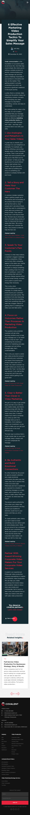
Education (4, 747)
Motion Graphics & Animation (8, 772)
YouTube (4, 785)
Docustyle (14, 749)
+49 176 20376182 (9, 722)
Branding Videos (6, 770)
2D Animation (5, 762)
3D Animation (5, 764)
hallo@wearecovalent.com (11, 724)
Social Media (5, 781)
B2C (3, 737)
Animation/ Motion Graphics (8, 768)
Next (18, 693)
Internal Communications (17, 743)
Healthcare (4, 749)
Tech (3, 743)
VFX (13, 747)
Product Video (15, 753)
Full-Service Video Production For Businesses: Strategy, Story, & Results (15, 664)
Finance (3, 745)
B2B (3, 739)
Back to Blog (11, 618)
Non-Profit (4, 741)
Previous (12, 693)
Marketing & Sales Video (17, 739)
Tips (16, 51)
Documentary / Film (16, 745)
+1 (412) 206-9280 (9, 710)
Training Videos (5, 774)
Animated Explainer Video (8, 766)
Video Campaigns (6, 783)
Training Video (15, 741)
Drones (13, 751)
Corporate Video (16, 737)
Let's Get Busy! (15, 610)
